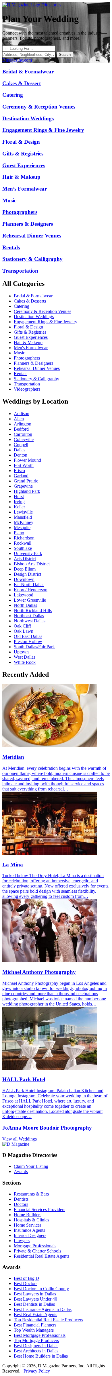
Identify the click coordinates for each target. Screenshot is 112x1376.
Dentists (21, 1199)
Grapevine (23, 486)
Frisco (19, 470)
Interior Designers (30, 1235)
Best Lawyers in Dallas (35, 1293)
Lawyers (22, 1240)
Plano (19, 532)
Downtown (24, 579)
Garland (21, 475)
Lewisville (23, 512)
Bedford (21, 429)
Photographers (27, 358)
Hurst (19, 496)
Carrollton (23, 434)
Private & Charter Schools (37, 1250)
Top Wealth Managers (34, 1330)
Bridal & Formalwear (33, 295)
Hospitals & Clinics (31, 1219)
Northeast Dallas (29, 615)
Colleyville (24, 439)
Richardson (24, 537)
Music (19, 352)
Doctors (21, 1204)
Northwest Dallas (29, 620)
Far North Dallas (29, 584)
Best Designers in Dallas (36, 1345)
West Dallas (24, 657)
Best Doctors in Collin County (41, 1288)
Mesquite (22, 527)
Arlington (22, 423)
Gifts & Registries (30, 332)
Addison (21, 413)
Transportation (27, 383)
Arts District (25, 558)
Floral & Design (28, 326)
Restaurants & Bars (31, 1193)
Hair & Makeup (28, 342)
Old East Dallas (28, 636)
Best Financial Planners (35, 1324)
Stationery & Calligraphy (36, 378)
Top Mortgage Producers (36, 1340)
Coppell (21, 444)
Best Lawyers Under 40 (35, 1299)
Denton (20, 455)
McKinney (23, 522)
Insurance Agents (29, 1230)
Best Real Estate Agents (35, 1314)
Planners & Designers (33, 363)
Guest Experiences (31, 337)
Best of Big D (26, 1278)
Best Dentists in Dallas (34, 1304)
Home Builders (27, 1214)
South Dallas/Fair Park (34, 646)
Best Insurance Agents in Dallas (43, 1309)
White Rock (25, 662)
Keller (19, 506)
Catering (21, 306)
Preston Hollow (28, 641)
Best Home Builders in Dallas (41, 1356)
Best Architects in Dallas (36, 1350)
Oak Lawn (23, 631)
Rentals (20, 373)
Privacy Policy (37, 1371)
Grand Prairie (26, 480)
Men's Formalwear (31, 347)
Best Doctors (25, 1283)
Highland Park (27, 491)
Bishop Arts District (32, 563)
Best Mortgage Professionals (39, 1335)
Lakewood (23, 594)
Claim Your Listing (31, 1166)
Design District (27, 574)
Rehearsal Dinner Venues (37, 368)
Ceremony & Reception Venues (42, 311)
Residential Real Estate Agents (41, 1256)
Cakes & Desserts (30, 301)
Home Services (27, 1225)
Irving (19, 501)
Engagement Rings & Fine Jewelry (45, 321)
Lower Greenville (30, 600)
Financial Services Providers (39, 1209)
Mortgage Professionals (35, 1245)
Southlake (23, 548)
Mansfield (23, 517)
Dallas (19, 449)
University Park (28, 553)
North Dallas (25, 605)
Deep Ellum (25, 569)
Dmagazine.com (17, 60)
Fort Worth (24, 465)
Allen (19, 418)
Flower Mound (27, 460)
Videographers (27, 389)
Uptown (21, 651)
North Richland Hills (33, 610)
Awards (21, 1171)
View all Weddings (19, 1138)
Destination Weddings (34, 316)
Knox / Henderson (30, 589)
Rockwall (22, 543)
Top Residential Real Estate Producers (48, 1319)
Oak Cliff (22, 626)
